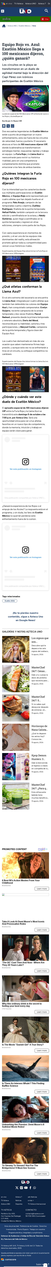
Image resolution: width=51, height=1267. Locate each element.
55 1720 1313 (30, 1216)
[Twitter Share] (8, 126)
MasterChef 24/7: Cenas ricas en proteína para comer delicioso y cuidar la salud (40, 669)
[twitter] (17, 1188)
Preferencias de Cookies (29, 1226)
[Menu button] (4, 11)
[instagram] (21, 1188)
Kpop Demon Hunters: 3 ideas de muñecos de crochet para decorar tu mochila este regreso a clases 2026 (39, 757)
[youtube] (26, 1188)
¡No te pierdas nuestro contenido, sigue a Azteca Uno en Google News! (25, 616)
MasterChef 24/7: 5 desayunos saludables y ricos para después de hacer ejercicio (40, 698)
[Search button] (46, 11)
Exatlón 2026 (10, 601)
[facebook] (30, 1188)
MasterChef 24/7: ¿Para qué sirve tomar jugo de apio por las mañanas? (40, 786)
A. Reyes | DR (16, 121)
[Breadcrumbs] (5, 26)
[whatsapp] (34, 1188)
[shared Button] (12, 126)
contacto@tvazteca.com (35, 1214)
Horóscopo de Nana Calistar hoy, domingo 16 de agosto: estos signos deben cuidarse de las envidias (40, 728)
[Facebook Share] (3, 126)
